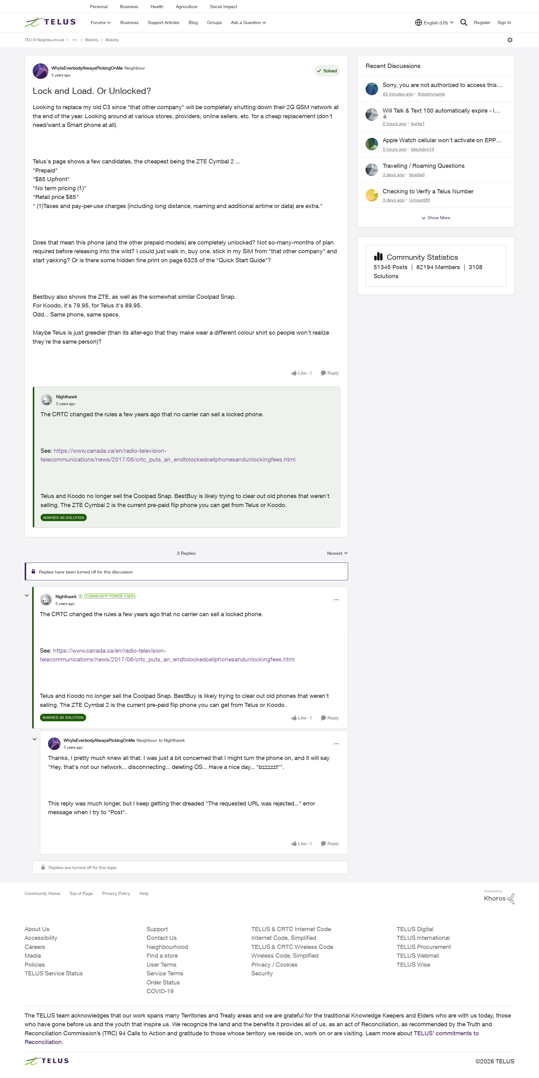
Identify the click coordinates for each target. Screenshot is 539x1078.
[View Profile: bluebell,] (372, 169)
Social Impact (223, 6)
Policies (35, 964)
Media (33, 955)
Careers (35, 946)
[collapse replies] (27, 595)
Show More (439, 217)
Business (129, 6)
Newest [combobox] (337, 553)
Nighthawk (66, 396)
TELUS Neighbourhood (44, 39)
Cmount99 (419, 199)
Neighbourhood (167, 946)
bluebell (417, 174)
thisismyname (431, 93)
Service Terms (165, 973)
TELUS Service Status (54, 973)
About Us (37, 929)
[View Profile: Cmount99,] (372, 195)
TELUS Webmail (418, 955)
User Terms (162, 964)
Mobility (92, 39)
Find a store (162, 955)
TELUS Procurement (424, 946)
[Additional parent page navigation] (74, 40)
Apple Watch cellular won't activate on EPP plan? (439, 140)
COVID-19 (160, 991)
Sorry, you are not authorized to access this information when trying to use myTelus (440, 85)
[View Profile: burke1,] (372, 114)
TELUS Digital (415, 929)
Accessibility (41, 937)
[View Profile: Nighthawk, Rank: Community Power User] (46, 599)
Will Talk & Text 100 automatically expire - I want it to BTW (438, 110)
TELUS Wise (413, 964)
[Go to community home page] (51, 22)
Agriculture (186, 6)
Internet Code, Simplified (283, 937)
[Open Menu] (510, 40)
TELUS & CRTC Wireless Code (292, 946)
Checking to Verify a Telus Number (428, 191)
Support (157, 929)
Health (157, 6)
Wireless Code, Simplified (284, 955)
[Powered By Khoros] (499, 897)
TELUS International (423, 937)
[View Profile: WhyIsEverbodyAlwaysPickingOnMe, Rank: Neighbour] (40, 71)
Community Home (42, 893)
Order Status (163, 982)
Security (262, 973)
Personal (99, 6)
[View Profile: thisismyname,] (372, 89)
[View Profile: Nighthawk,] (47, 400)
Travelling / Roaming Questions (424, 165)
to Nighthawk (172, 740)
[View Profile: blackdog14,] (372, 144)
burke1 (418, 123)
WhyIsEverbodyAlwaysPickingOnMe (87, 67)
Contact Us (162, 937)
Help (143, 893)
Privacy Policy (116, 893)
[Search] (464, 22)
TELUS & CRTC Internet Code (291, 929)
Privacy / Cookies (274, 964)
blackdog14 (422, 149)
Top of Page (81, 893)
